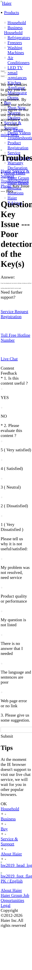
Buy (4, 828)
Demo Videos (19, 132)
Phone (6, 186)
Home (6, 171)
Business (15, 27)
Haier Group (18, 177)
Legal (5, 905)
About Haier (11, 853)
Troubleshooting (15, 181)
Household (17, 22)
